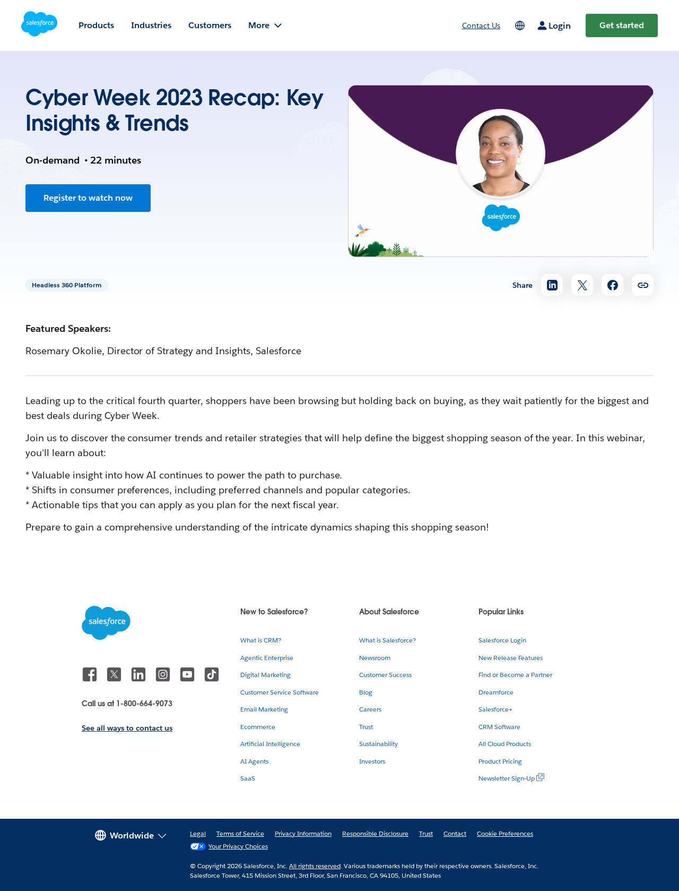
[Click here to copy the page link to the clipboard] (643, 285)
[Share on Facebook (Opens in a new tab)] (612, 285)
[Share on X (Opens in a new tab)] (582, 285)
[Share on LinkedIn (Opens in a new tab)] (552, 285)
